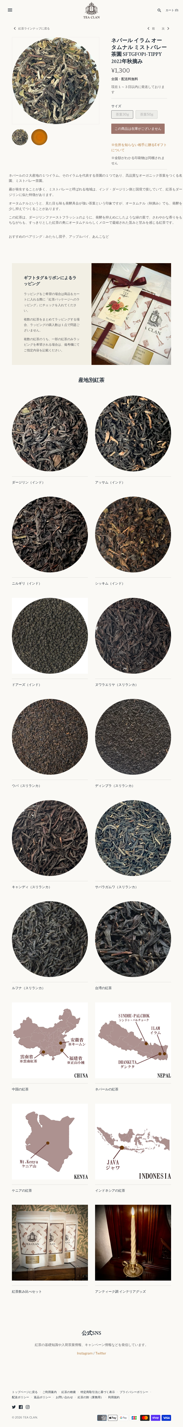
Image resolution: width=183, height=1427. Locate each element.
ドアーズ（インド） (27, 684)
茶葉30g (122, 114)
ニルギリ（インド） (27, 583)
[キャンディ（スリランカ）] (50, 838)
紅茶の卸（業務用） (90, 1397)
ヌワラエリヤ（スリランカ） (116, 684)
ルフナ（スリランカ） (28, 988)
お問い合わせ (64, 1397)
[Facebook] (21, 1407)
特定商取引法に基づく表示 (98, 1392)
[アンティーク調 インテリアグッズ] (133, 1243)
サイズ (116, 106)
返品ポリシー (42, 1397)
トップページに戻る (25, 1392)
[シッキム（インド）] (133, 534)
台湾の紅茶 (103, 988)
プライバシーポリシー (134, 1392)
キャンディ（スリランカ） (32, 887)
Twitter (100, 1353)
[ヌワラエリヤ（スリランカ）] (133, 636)
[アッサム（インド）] (133, 433)
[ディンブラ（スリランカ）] (133, 737)
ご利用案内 (49, 1392)
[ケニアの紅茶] (50, 1142)
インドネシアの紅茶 (110, 1190)
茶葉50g (146, 114)
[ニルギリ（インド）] (50, 534)
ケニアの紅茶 (22, 1190)
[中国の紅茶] (50, 1040)
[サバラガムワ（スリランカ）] (133, 838)
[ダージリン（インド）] (50, 433)
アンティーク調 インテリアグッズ (120, 1291)
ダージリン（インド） (28, 482)
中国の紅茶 (20, 1089)
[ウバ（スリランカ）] (50, 737)
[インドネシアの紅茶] (133, 1142)
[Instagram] (28, 1407)
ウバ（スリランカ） (27, 786)
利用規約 (114, 1397)
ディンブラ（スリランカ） (115, 786)
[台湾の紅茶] (133, 939)
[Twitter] (14, 1407)
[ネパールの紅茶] (133, 1040)
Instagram (85, 1353)
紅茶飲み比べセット (27, 1291)
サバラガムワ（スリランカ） (116, 887)
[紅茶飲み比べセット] (50, 1243)
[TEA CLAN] (92, 10)
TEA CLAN (30, 1417)
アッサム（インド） (110, 482)
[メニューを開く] (10, 10)
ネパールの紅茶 (106, 1089)
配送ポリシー (20, 1397)
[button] (89, 81)
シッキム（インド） (110, 583)
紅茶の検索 (68, 1392)
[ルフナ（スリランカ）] (50, 939)
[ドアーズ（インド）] (50, 636)
